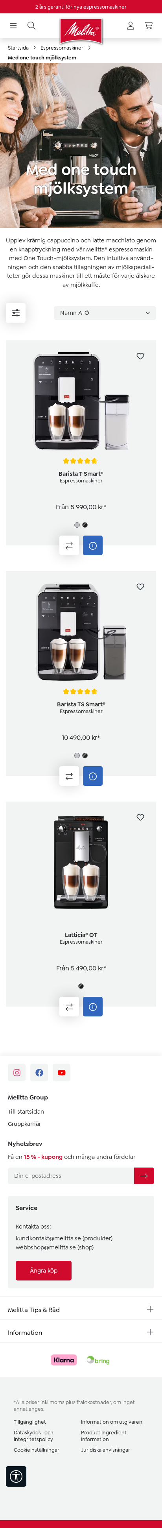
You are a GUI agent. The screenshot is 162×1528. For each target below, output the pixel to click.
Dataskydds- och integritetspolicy (33, 1436)
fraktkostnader (94, 1402)
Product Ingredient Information (104, 1436)
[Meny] (13, 26)
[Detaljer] (93, 545)
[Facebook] (39, 1072)
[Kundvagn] (148, 26)
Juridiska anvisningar (105, 1450)
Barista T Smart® (81, 473)
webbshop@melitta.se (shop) (55, 1247)
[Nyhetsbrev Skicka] (144, 1176)
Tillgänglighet (30, 1422)
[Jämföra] (69, 545)
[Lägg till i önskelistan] (140, 356)
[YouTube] (61, 1072)
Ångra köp (43, 1271)
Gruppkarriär (24, 1124)
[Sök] (31, 26)
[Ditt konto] (130, 26)
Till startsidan (26, 1112)
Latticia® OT (81, 935)
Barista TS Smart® (81, 704)
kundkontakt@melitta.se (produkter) (64, 1238)
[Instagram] (17, 1072)
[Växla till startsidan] (81, 31)
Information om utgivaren (111, 1422)
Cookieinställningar (36, 1450)
